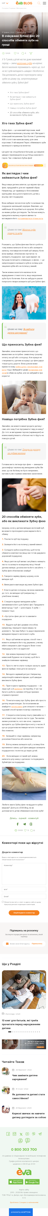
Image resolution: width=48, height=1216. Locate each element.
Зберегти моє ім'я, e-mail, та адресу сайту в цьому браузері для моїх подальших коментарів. (22, 903)
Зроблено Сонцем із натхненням (24, 1202)
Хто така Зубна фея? (19, 92)
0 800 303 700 (24, 1149)
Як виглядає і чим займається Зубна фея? (23, 98)
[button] (18, 824)
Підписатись (37, 944)
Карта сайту (24, 1190)
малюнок (18, 689)
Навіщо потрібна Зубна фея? (23, 108)
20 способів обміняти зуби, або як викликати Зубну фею (24, 113)
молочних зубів (24, 63)
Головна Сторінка (8, 8)
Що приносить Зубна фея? (22, 104)
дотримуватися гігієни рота (30, 218)
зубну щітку (21, 366)
